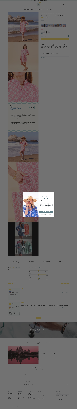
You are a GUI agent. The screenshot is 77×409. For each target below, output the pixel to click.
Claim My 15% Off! (46, 211)
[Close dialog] (53, 193)
